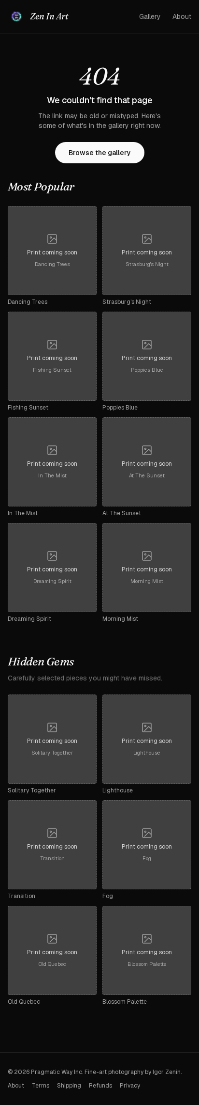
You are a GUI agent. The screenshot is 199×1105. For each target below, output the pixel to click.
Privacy (130, 1085)
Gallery (150, 16)
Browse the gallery (100, 152)
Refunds (100, 1085)
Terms (40, 1085)
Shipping (69, 1085)
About (181, 16)
